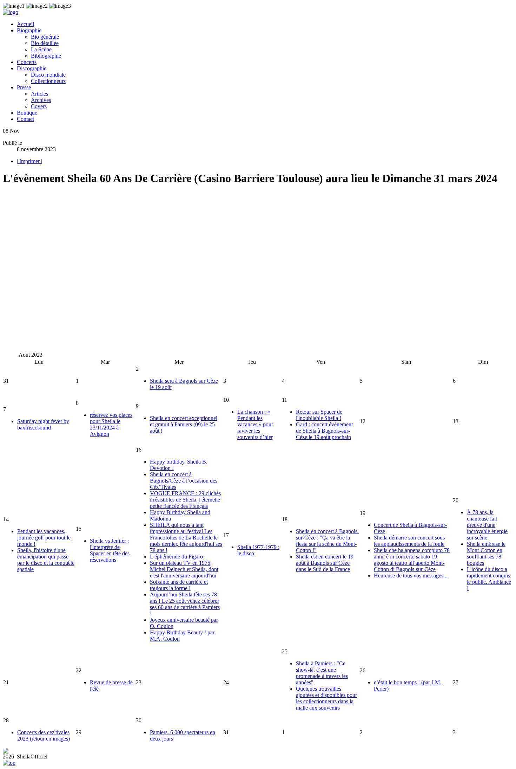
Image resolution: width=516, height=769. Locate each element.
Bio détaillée (45, 43)
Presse (24, 87)
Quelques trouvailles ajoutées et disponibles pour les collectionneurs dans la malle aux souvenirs (326, 698)
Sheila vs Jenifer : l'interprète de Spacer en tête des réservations (110, 550)
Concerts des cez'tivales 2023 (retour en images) (43, 735)
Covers (39, 106)
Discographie (31, 68)
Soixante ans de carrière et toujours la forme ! (179, 585)
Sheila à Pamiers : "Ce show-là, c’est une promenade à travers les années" (322, 672)
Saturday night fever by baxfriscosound (43, 424)
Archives (41, 100)
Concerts (27, 62)
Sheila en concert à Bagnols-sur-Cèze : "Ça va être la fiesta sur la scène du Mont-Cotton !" (327, 540)
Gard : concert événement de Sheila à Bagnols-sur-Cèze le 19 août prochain (324, 430)
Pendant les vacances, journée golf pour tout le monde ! (44, 537)
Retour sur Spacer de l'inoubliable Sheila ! (319, 415)
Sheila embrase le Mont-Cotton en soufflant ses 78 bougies (486, 553)
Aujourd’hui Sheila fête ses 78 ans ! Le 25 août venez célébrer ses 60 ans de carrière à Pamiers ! (185, 604)
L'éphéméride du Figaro (176, 557)
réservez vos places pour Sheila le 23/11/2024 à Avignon (111, 424)
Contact (25, 119)
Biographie (29, 30)
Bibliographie (46, 56)
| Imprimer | (29, 161)
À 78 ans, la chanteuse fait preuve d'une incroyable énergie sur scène (487, 525)
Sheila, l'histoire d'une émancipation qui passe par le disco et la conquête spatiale (45, 559)
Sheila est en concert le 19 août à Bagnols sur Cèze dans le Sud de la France (324, 563)
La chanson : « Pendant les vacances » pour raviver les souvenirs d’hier (255, 424)
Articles (39, 94)
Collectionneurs (48, 81)
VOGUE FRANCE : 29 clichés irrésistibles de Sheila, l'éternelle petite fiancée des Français (185, 499)
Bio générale (45, 37)
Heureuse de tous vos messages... (411, 576)
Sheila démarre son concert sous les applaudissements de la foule (409, 541)
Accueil (25, 24)
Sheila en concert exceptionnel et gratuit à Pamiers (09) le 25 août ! (183, 424)
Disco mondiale (48, 75)
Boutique (27, 113)
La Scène (41, 49)
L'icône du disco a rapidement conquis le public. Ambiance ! (489, 578)
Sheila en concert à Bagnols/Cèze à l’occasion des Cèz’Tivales (183, 480)
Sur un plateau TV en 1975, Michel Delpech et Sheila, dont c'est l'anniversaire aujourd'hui (184, 569)
